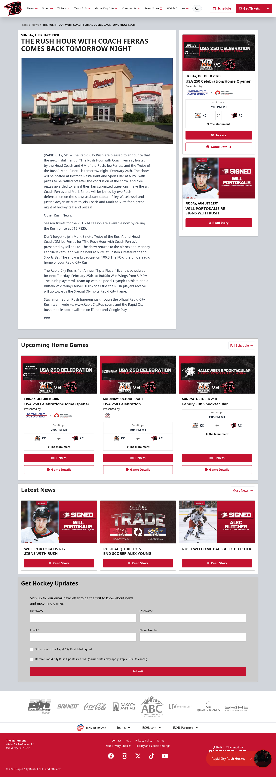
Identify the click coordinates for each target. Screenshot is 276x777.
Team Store (152, 8)
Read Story (220, 223)
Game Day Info (104, 8)
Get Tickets (251, 8)
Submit (138, 671)
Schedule (224, 8)
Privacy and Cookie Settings (153, 746)
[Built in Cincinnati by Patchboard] (228, 750)
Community (129, 8)
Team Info (80, 8)
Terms (160, 740)
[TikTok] (151, 756)
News (30, 8)
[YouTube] (165, 756)
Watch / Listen (176, 8)
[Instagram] (124, 756)
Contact (116, 740)
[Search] (197, 8)
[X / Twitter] (138, 756)
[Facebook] (111, 756)
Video (45, 8)
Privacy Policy (143, 740)
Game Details (221, 147)
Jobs (128, 740)
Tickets (61, 8)
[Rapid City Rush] (13, 9)
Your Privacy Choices (118, 746)
